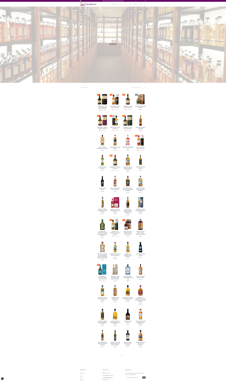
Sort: (132, 87)
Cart (145, 4)
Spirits (125, 4)
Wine (120, 4)
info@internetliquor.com (108, 377)
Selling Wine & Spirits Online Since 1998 (113, 0)
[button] (2, 378)
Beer (130, 4)
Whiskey (135, 4)
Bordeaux (114, 4)
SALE (140, 4)
